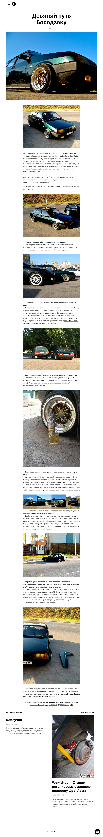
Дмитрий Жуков (51, 702)
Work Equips (43, 705)
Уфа (71, 705)
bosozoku (34, 705)
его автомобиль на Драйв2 (69, 694)
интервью (53, 705)
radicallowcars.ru (71, 321)
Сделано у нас (63, 705)
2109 (76, 702)
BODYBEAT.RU (51, 831)
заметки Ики (68, 154)
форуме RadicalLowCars (45, 696)
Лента (62, 702)
